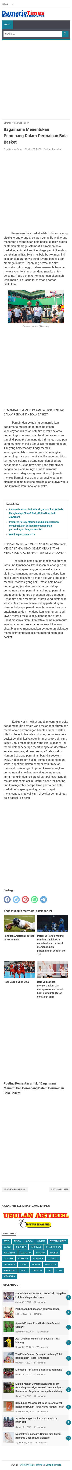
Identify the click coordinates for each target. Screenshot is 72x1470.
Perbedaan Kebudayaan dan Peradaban (37, 1309)
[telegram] (43, 899)
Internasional (53, 1247)
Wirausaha (9, 1276)
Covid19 (41, 1241)
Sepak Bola (50, 1265)
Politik (23, 1265)
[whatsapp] (34, 899)
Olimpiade (38, 1259)
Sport (23, 1270)
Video (59, 1270)
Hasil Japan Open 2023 (22, 534)
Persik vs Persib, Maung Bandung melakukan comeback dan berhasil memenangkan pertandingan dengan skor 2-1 (34, 526)
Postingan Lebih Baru (15, 1189)
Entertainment (58, 1241)
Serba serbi (10, 1270)
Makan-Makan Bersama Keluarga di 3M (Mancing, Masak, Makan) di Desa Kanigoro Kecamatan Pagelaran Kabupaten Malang (39, 1387)
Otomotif (53, 1259)
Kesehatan (25, 1253)
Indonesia (21, 1247)
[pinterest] (25, 899)
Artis (6, 1241)
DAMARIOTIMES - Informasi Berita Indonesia (40, 1465)
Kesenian (40, 1253)
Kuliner (54, 1253)
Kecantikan (10, 1253)
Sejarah (36, 1265)
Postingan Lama (59, 1189)
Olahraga (23, 1259)
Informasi (36, 1247)
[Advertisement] (36, 77)
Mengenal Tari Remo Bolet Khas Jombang (38, 1369)
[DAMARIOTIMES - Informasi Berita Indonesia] (23, 14)
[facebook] (7, 899)
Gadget (7, 1247)
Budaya (29, 1241)
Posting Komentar (52, 149)
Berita (17, 1241)
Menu (7, 24)
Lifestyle (8, 1259)
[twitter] (16, 899)
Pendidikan (9, 1265)
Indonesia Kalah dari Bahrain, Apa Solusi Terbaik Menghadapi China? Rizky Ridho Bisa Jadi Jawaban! (36, 513)
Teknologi (37, 1270)
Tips (49, 1270)
